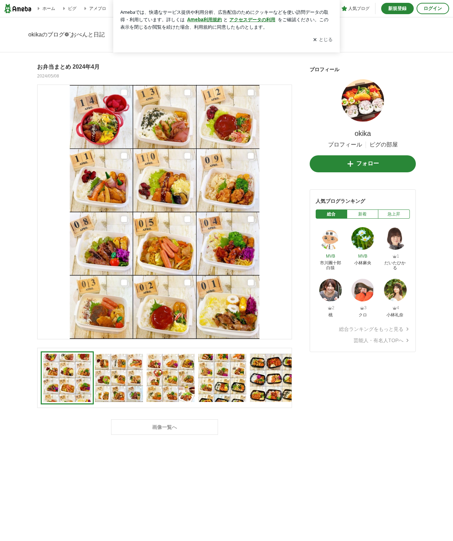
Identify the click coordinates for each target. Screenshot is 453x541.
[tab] (331, 214)
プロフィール (345, 145)
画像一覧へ (164, 427)
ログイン (433, 8)
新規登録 (397, 8)
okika (363, 133)
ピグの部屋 (383, 145)
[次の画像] (284, 211)
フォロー (367, 163)
